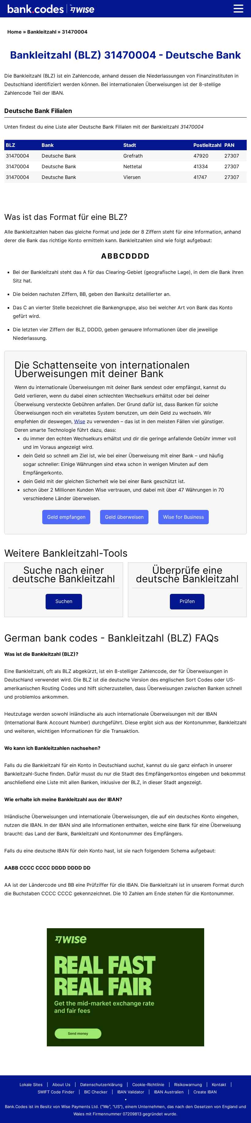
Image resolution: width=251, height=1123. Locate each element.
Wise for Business (183, 517)
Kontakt (219, 1084)
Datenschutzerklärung (101, 1084)
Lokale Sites (31, 1084)
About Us (61, 1084)
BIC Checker (95, 1091)
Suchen (63, 601)
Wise (79, 421)
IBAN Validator (130, 1091)
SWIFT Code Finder (56, 1091)
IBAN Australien (169, 1091)
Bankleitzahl (41, 32)
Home (14, 32)
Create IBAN (205, 1091)
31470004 (75, 32)
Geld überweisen (124, 517)
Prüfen (187, 601)
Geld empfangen (66, 517)
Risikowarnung (188, 1084)
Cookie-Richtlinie (148, 1084)
